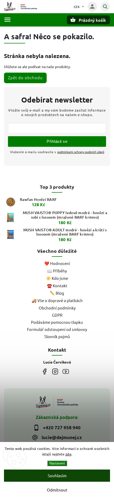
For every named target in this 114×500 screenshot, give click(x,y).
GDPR (57, 314)
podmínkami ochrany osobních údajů (80, 152)
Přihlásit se (57, 141)
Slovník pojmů (57, 336)
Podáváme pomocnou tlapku (57, 322)
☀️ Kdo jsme (57, 278)
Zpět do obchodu (25, 77)
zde (68, 454)
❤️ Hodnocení (57, 263)
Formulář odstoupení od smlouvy (57, 329)
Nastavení (57, 463)
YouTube (65, 371)
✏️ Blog (57, 292)
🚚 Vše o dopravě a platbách (57, 300)
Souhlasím (57, 475)
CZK (77, 7)
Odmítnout (57, 489)
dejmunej (44, 371)
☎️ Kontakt (57, 285)
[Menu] (7, 20)
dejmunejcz (55, 371)
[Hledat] (105, 6)
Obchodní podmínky (57, 307)
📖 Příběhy (57, 270)
